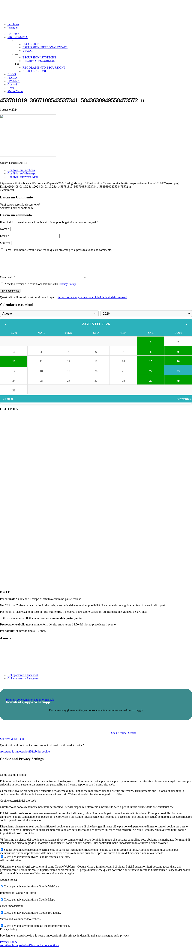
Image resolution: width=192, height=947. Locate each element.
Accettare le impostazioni (15, 751)
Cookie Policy (118, 733)
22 (150, 371)
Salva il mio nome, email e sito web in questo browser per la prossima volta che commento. (58, 249)
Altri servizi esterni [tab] (11, 860)
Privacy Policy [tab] (8, 929)
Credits (132, 733)
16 (178, 361)
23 (178, 371)
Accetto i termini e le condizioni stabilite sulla (40, 284)
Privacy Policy (67, 284)
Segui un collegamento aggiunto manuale (30, 699)
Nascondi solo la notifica (44, 945)
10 (13, 361)
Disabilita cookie (40, 751)
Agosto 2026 (96, 324)
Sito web (5, 242)
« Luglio (8, 398)
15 (150, 361)
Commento (7, 277)
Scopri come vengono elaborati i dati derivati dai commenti (92, 297)
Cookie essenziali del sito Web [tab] (18, 800)
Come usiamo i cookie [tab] (13, 774)
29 (150, 380)
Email (4, 235)
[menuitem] (100, 34)
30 (178, 380)
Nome (5, 228)
